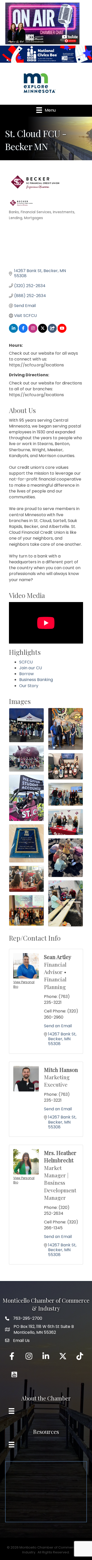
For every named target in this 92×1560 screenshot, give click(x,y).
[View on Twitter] (42, 331)
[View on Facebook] (23, 331)
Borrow (26, 674)
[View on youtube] (61, 331)
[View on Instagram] (32, 331)
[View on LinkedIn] (13, 331)
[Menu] (11, 1411)
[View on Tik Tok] (52, 331)
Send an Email (58, 1026)
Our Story (28, 686)
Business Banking (36, 680)
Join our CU (30, 668)
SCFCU (26, 662)
